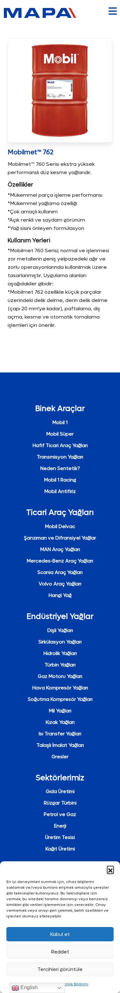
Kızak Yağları (60, 722)
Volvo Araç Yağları (60, 584)
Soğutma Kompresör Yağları (60, 699)
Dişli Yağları (60, 630)
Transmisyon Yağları (60, 457)
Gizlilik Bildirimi (74, 984)
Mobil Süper (60, 434)
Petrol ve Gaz (60, 814)
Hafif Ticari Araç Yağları (60, 445)
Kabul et (60, 934)
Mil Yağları (60, 711)
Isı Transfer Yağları (60, 734)
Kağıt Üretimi (60, 849)
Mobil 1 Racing (60, 480)
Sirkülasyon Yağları (60, 642)
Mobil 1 (60, 422)
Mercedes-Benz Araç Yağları (60, 561)
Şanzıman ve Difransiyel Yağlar (60, 538)
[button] (110, 869)
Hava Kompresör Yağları (60, 688)
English (28, 987)
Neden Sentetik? (60, 468)
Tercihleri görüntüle (60, 969)
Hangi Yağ (60, 595)
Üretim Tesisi (60, 837)
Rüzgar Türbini (60, 803)
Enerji (60, 826)
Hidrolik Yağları (60, 653)
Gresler (60, 757)
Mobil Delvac (60, 526)
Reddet (60, 952)
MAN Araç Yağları (60, 549)
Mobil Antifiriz (60, 491)
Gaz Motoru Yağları (60, 676)
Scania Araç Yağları (60, 572)
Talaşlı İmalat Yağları (60, 745)
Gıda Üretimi (60, 791)
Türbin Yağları (60, 665)
